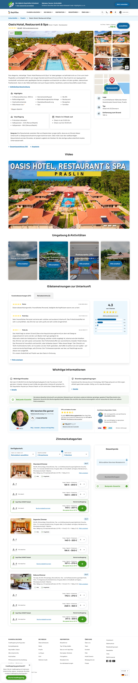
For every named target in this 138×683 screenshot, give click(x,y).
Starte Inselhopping (16, 678)
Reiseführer (73, 12)
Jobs (107, 654)
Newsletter (109, 650)
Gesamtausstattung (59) (19, 147)
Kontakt (37, 427)
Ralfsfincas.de (110, 657)
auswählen (123, 26)
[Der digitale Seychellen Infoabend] (69, 4)
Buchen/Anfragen (112, 477)
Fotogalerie (63, 656)
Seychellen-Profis (109, 416)
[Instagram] (110, 661)
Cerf (39, 656)
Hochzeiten (12, 656)
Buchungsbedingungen (43, 508)
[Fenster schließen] (29, 665)
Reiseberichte (64, 660)
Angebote (35, 147)
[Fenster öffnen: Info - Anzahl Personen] (62, 451)
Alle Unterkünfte (13, 653)
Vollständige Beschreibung (20, 87)
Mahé (40, 646)
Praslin (23, 18)
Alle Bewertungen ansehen (74, 419)
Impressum (109, 640)
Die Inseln (47, 12)
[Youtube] (113, 661)
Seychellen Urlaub (13, 649)
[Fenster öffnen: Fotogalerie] (50, 50)
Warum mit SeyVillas (47, 427)
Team (86, 646)
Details (14, 390)
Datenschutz (110, 643)
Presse (87, 663)
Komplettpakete (13, 646)
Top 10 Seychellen (65, 646)
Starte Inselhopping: (79, 502)
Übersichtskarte (43, 642)
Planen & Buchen (33, 12)
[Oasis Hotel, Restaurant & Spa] (69, 195)
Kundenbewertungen (110, 316)
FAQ (32, 427)
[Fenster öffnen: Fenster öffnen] (107, 12)
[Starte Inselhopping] (82, 508)
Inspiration (59, 12)
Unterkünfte (12, 18)
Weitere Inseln (42, 660)
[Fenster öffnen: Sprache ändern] (111, 12)
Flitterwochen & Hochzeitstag (17, 660)
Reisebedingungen (112, 647)
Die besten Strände (66, 653)
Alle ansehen (23, 264)
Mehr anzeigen (17, 360)
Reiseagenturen (90, 660)
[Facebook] (107, 661)
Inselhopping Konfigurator (16, 642)
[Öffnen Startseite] (13, 12)
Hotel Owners (89, 656)
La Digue (41, 653)
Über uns (85, 12)
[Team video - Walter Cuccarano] (19, 418)
